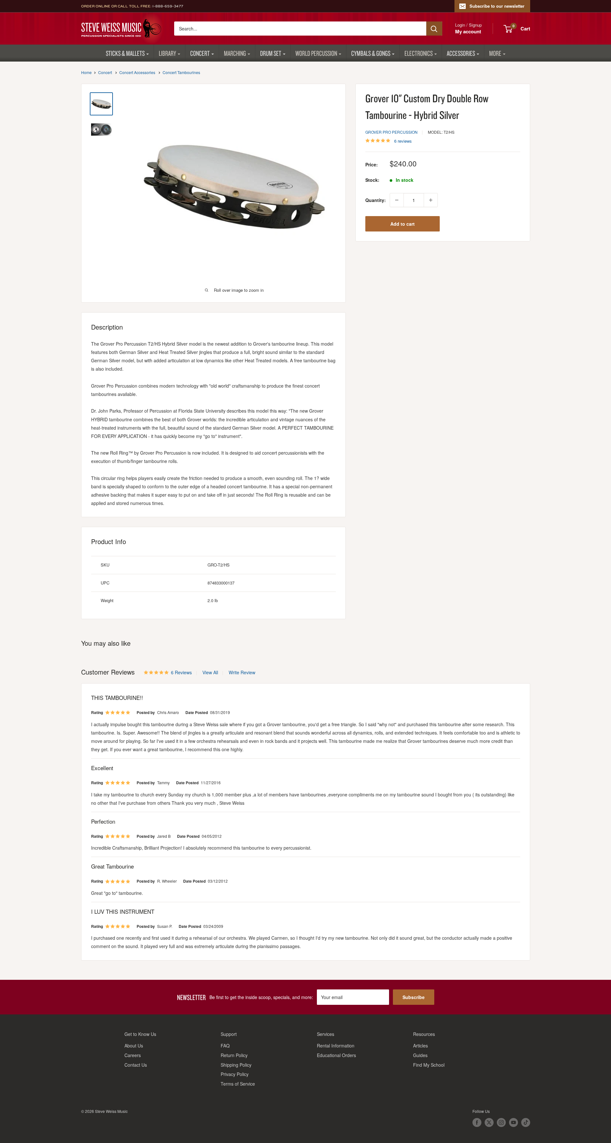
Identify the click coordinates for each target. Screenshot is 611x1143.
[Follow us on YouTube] (513, 1122)
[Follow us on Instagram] (501, 1122)
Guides (420, 1055)
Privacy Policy (235, 1074)
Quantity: (375, 200)
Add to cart (402, 224)
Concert (200, 53)
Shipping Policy (236, 1065)
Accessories (461, 53)
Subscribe (414, 997)
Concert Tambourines (181, 72)
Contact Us (135, 1065)
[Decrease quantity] (396, 200)
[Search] (434, 28)
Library (167, 53)
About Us (133, 1045)
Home (86, 72)
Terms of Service (238, 1083)
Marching (235, 53)
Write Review (242, 672)
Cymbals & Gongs (370, 53)
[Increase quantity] (430, 200)
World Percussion (316, 53)
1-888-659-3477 (167, 6)
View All (209, 672)
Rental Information (335, 1045)
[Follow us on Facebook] (476, 1122)
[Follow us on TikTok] (525, 1122)
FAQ (225, 1045)
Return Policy (234, 1055)
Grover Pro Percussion (391, 132)
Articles (420, 1045)
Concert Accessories (137, 72)
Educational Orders (336, 1055)
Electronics (418, 53)
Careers (132, 1055)
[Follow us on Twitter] (489, 1122)
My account (468, 31)
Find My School (429, 1065)
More (495, 53)
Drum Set (270, 53)
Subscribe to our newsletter (497, 6)
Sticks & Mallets (125, 53)
